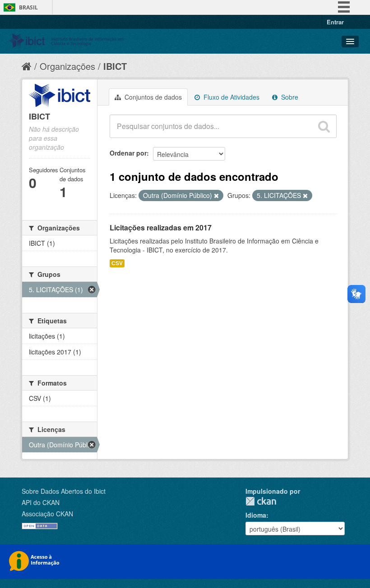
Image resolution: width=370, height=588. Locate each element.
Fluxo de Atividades (230, 96)
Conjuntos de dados (152, 96)
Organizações (67, 66)
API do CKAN (41, 502)
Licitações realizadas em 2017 (161, 227)
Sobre (288, 96)
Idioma (255, 514)
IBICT (115, 66)
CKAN (260, 501)
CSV (117, 263)
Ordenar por (128, 152)
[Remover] (216, 195)
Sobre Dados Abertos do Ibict (64, 491)
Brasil (28, 7)
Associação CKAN (47, 513)
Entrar (335, 22)
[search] (324, 126)
